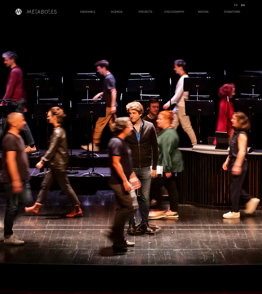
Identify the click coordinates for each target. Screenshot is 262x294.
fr (236, 5)
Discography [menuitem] (174, 11)
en (243, 5)
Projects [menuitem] (145, 11)
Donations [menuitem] (232, 11)
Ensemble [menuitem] (87, 11)
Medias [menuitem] (203, 11)
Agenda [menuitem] (116, 11)
